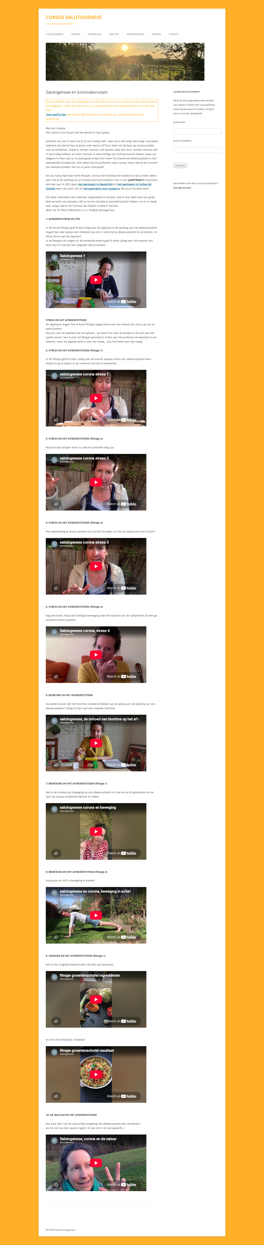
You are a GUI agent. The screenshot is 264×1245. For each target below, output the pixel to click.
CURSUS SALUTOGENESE (74, 17)
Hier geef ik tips (56, 114)
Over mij (156, 34)
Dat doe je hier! (182, 187)
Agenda (75, 34)
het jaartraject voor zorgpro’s (102, 188)
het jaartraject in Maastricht (95, 184)
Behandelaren (135, 34)
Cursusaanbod (54, 34)
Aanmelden (94, 34)
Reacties (114, 34)
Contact (174, 34)
